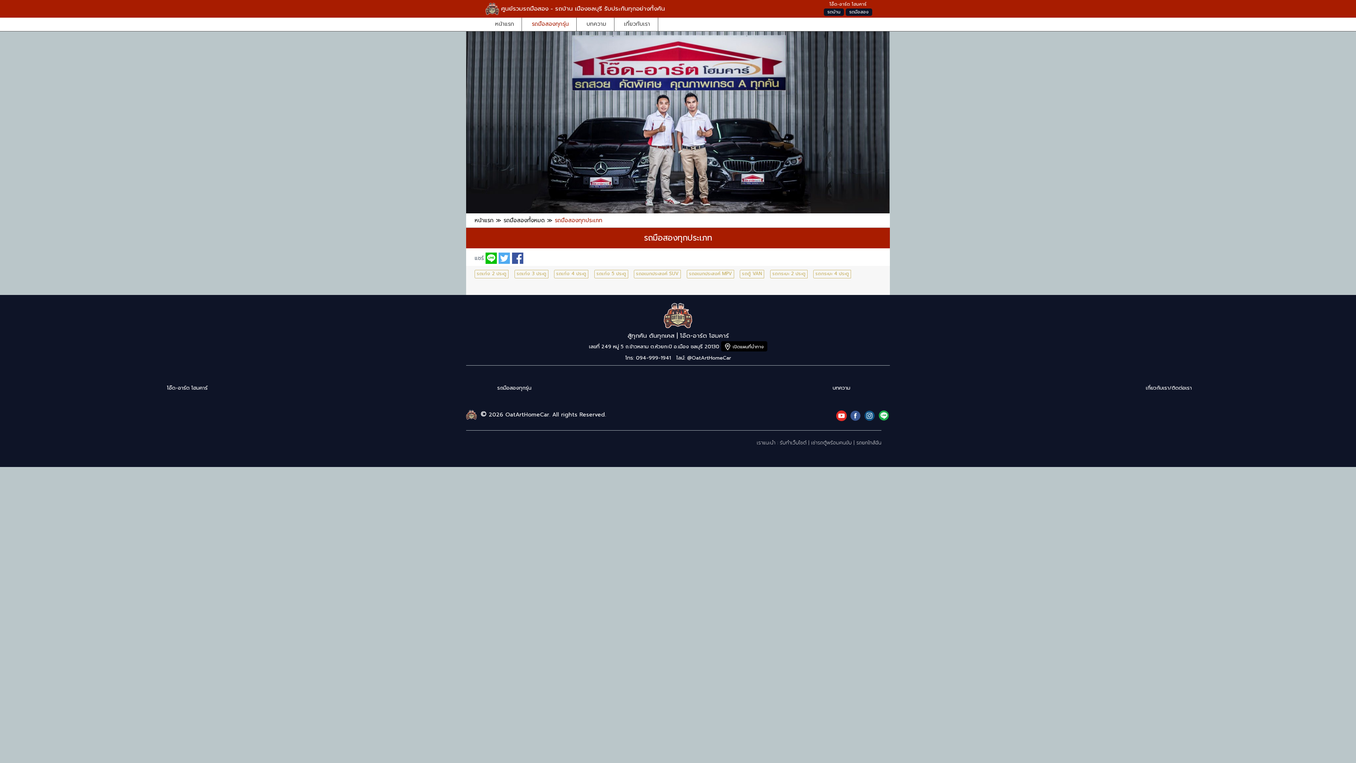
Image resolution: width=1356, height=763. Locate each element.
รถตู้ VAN (752, 273)
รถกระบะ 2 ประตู (788, 273)
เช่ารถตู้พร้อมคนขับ (831, 442)
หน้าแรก (504, 24)
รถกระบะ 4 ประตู (832, 273)
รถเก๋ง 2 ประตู (491, 273)
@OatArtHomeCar (709, 358)
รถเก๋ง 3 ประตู (531, 273)
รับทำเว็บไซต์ (793, 442)
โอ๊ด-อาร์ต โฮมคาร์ (187, 388)
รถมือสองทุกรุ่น (550, 24)
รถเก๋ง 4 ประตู (571, 273)
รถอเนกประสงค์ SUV (657, 273)
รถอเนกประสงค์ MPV (710, 273)
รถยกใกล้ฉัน (868, 442)
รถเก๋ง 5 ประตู (611, 273)
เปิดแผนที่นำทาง (748, 346)
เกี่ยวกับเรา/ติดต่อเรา (1169, 388)
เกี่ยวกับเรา (637, 24)
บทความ (596, 24)
